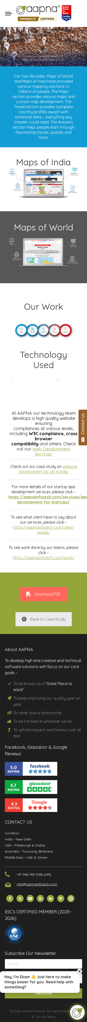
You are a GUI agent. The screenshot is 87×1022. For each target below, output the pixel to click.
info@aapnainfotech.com (37, 884)
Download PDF (48, 594)
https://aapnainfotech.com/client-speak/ (43, 530)
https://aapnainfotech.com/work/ (43, 557)
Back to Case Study (47, 619)
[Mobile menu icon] (9, 13)
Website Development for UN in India (48, 469)
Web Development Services (51, 451)
